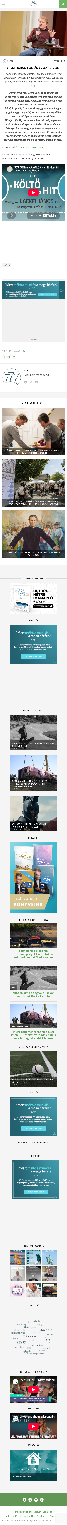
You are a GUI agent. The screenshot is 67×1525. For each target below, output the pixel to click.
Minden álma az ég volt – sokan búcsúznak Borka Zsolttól (33, 744)
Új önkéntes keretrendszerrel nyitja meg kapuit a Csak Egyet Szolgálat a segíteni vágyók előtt (33, 451)
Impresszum (35, 1511)
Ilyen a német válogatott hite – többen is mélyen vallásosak (32, 1081)
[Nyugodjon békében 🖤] (33, 1273)
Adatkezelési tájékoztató (18, 1516)
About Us (44, 1516)
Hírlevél (34, 1516)
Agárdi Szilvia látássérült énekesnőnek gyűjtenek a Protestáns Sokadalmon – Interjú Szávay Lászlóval (33, 502)
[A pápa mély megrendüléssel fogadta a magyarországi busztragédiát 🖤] (17, 1273)
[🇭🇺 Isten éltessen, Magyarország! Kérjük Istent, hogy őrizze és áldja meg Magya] (17, 1257)
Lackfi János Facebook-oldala (27, 147)
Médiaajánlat (21, 1511)
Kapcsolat (47, 1511)
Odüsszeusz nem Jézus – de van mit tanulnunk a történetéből (29, 825)
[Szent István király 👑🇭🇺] (33, 1257)
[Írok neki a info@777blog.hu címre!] (36, 382)
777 (11, 61)
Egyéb (7, 265)
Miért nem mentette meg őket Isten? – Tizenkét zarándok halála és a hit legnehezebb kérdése (30, 784)
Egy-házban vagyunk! (22, 1476)
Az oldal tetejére (53, 1520)
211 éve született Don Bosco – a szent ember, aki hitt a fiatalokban (33, 553)
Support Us (55, 1516)
